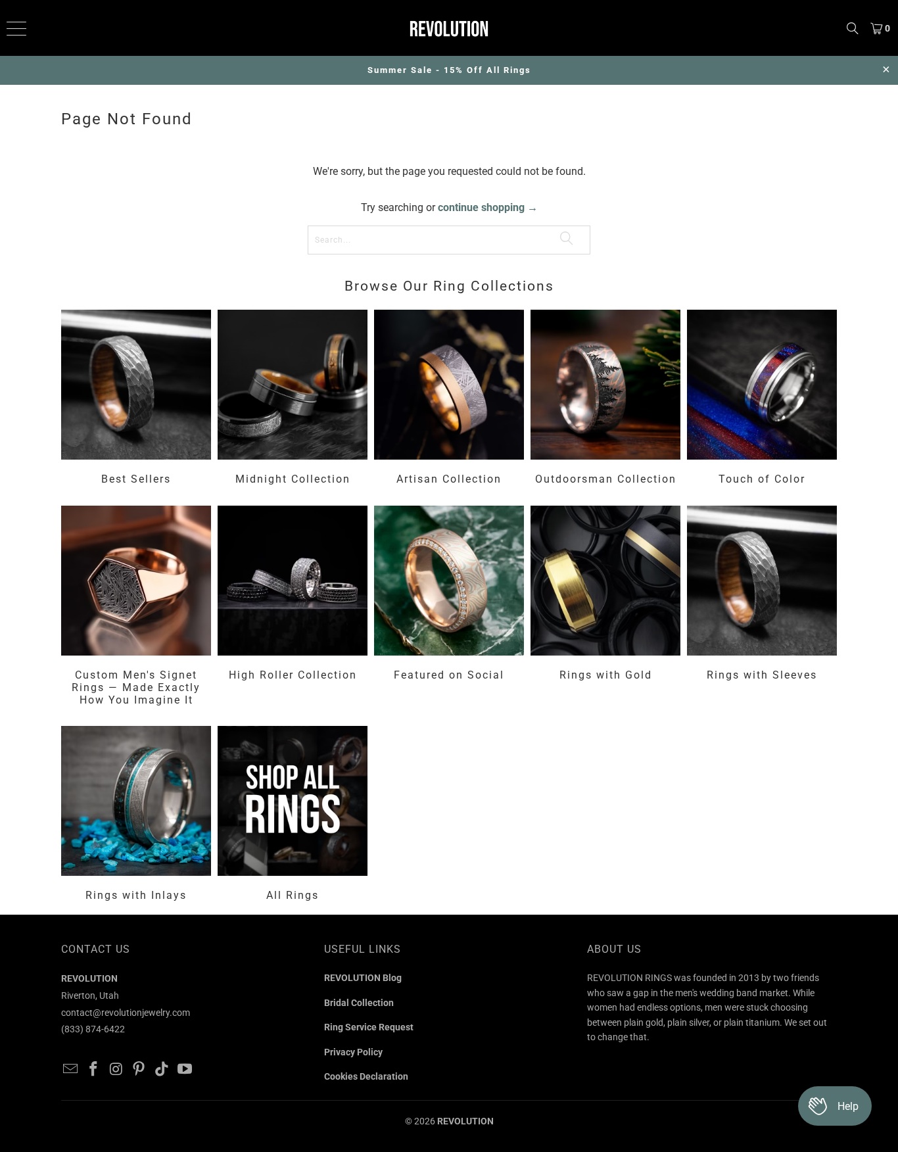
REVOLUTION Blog (363, 977)
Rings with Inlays (136, 815)
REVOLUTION (465, 1121)
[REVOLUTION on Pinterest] (139, 1069)
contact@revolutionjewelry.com (125, 1012)
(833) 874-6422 (93, 1029)
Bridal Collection (359, 1002)
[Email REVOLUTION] (71, 1069)
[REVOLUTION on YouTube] (185, 1069)
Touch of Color (762, 399)
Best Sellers (136, 399)
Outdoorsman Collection (605, 399)
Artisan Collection (449, 399)
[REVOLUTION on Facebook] (94, 1069)
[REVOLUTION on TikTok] (162, 1069)
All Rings (292, 815)
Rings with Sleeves (762, 608)
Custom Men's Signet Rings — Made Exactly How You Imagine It (136, 608)
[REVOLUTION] (449, 28)
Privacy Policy (353, 1052)
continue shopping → (488, 207)
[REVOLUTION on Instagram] (116, 1069)
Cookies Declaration (366, 1076)
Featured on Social (449, 608)
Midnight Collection (292, 399)
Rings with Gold (605, 608)
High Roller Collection (292, 608)
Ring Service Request (369, 1027)
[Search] (852, 28)
